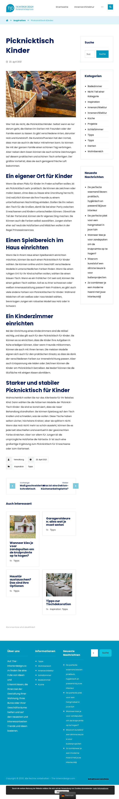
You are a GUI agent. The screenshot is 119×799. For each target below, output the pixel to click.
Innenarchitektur (97, 107)
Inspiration (19, 466)
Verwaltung (19, 459)
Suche (102, 54)
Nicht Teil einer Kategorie (96, 94)
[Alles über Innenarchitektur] (20, 8)
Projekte (92, 124)
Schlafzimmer (95, 129)
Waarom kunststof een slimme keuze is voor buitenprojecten (97, 268)
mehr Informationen (100, 788)
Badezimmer (95, 86)
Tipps (30, 466)
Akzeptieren (62, 791)
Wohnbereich (95, 151)
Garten (92, 146)
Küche (91, 118)
